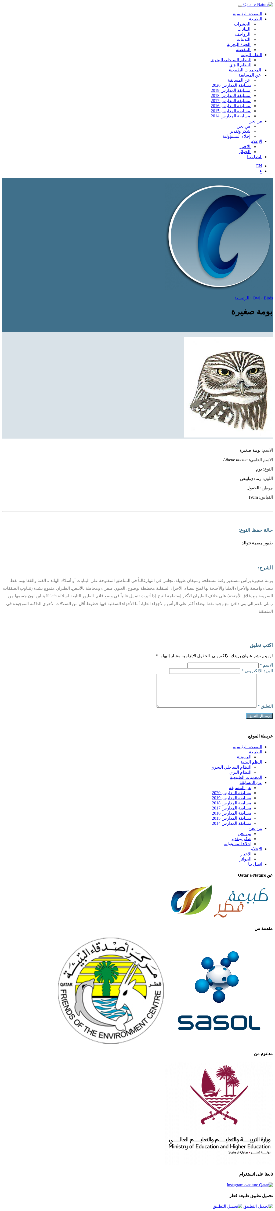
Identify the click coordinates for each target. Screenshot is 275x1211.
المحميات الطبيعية (245, 70)
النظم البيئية (251, 54)
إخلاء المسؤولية (237, 136)
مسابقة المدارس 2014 (231, 116)
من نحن (255, 121)
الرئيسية (241, 298)
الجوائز (244, 151)
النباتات (244, 29)
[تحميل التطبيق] (258, 1206)
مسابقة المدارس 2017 (231, 100)
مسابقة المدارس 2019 (231, 90)
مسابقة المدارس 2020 (231, 85)
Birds (268, 298)
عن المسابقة (250, 75)
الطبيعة (255, 19)
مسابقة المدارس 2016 (231, 105)
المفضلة (243, 49)
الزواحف (243, 34)
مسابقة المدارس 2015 (231, 111)
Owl (256, 298)
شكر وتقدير (240, 131)
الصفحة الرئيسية (247, 14)
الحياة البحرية (239, 44)
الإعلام (256, 141)
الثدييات (244, 39)
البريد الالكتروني (257, 670)
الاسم (266, 665)
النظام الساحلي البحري (231, 59)
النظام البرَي (240, 65)
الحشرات (242, 24)
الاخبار (245, 146)
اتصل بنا (254, 156)
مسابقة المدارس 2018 (231, 95)
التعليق (265, 706)
